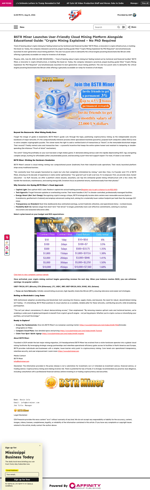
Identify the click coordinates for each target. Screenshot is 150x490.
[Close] (40, 446)
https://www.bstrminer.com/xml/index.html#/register (63, 334)
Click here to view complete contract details (31, 275)
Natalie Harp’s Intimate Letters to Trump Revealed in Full (32, 3)
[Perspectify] (7, 242)
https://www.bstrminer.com (68, 351)
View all (145, 3)
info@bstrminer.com (21, 361)
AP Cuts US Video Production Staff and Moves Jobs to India (95, 3)
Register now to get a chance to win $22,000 (99, 190)
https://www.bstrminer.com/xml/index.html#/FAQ (99, 325)
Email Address (12, 470)
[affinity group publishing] (7, 247)
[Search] (118, 27)
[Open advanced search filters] (123, 27)
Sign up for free (22, 479)
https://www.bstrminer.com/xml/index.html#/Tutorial (81, 331)
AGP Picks (6, 3)
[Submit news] (7, 237)
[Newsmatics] (7, 252)
